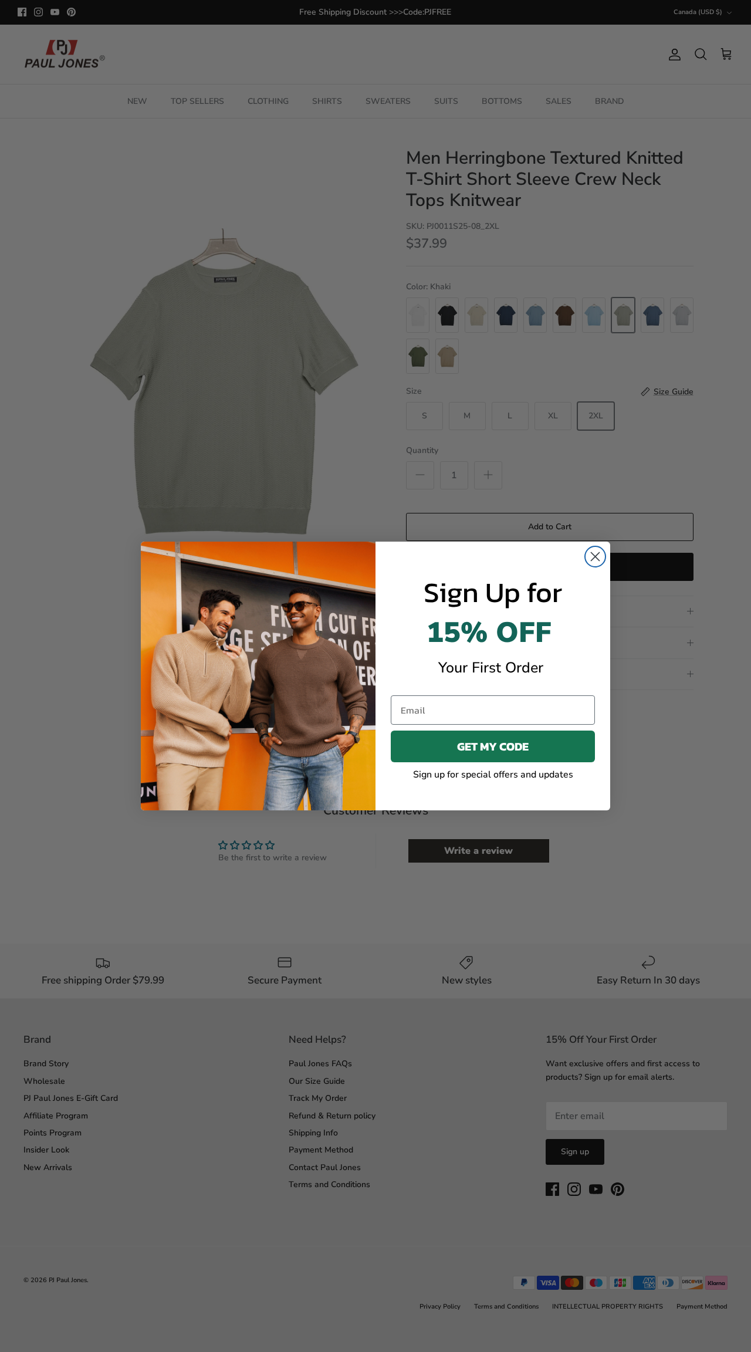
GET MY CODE (493, 746)
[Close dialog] (595, 556)
